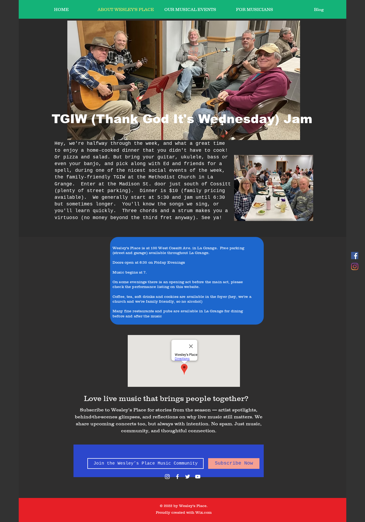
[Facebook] (354, 255)
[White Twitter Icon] (187, 476)
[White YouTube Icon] (198, 476)
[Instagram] (354, 266)
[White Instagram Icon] (167, 476)
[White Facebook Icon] (177, 476)
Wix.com (203, 512)
